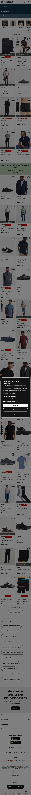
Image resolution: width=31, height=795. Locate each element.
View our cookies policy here (10, 401)
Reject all (15, 409)
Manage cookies (15, 414)
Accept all (15, 405)
